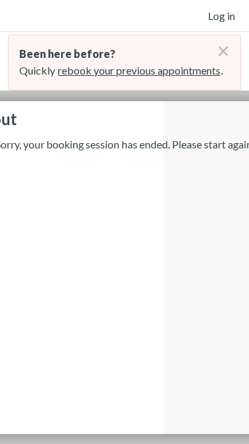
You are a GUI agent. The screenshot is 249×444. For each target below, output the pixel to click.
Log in (221, 15)
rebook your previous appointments (139, 70)
